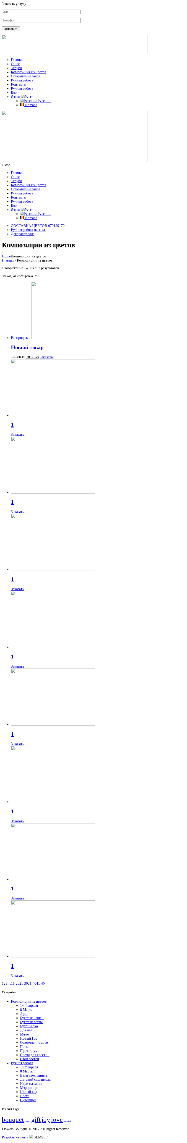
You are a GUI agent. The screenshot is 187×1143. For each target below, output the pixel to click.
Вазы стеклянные (33, 1075)
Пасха (24, 1047)
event (27, 1121)
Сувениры (28, 1100)
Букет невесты (31, 1022)
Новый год (28, 1092)
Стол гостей (29, 1059)
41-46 (40, 983)
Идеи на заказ (31, 1083)
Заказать (46, 357)
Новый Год (28, 1038)
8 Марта (26, 1010)
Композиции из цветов (29, 1001)
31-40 (32, 983)
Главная (8, 260)
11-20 (15, 983)
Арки (24, 1014)
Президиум (29, 1051)
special (67, 1121)
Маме (24, 1034)
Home (6, 256)
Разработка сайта (15, 1137)
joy (46, 1119)
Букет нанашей (32, 1018)
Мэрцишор (28, 1088)
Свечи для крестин (34, 1055)
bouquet (13, 1119)
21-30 (23, 983)
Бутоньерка (29, 1026)
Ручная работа (22, 1063)
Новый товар (27, 347)
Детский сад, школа (35, 1079)
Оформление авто (34, 1042)
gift (36, 1119)
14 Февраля (29, 1005)
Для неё (26, 1030)
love (57, 1119)
